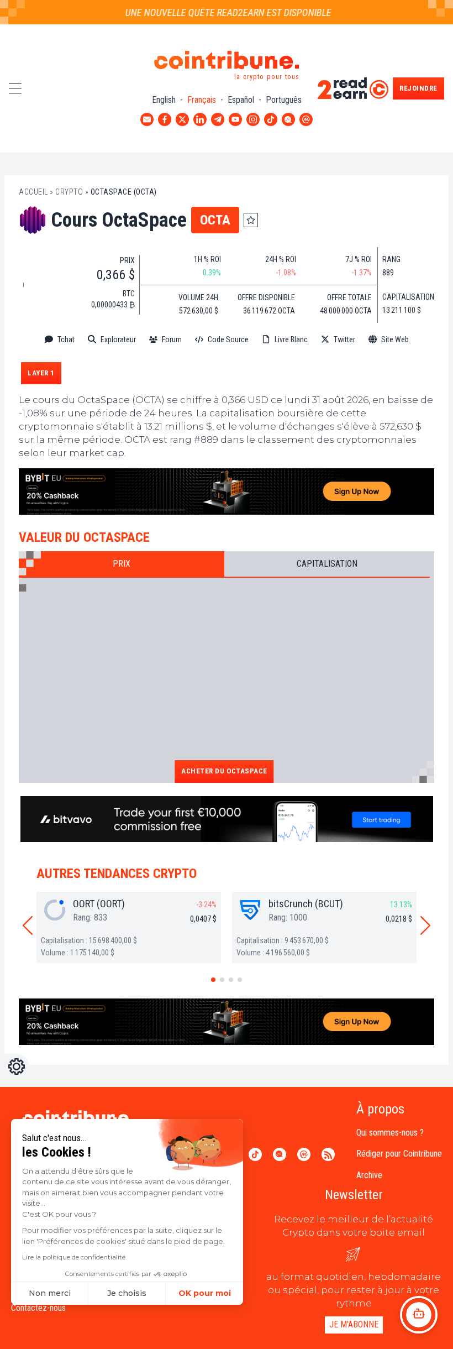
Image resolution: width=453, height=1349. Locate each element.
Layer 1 (41, 373)
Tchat (66, 339)
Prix (121, 563)
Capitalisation (327, 563)
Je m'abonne (353, 1324)
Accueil (33, 191)
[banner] (226, 491)
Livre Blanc (291, 339)
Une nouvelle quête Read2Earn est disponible (220, 12)
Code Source (228, 339)
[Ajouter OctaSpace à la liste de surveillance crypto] (251, 220)
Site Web (395, 339)
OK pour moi (204, 1293)
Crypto (69, 191)
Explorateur (118, 339)
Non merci (50, 1293)
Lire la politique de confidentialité (73, 1257)
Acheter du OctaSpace (224, 771)
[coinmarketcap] (226, 357)
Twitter (344, 339)
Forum (172, 339)
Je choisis (126, 1293)
